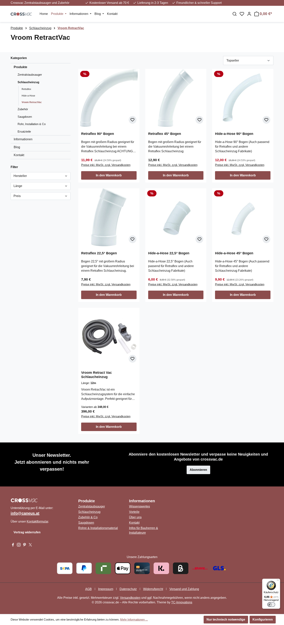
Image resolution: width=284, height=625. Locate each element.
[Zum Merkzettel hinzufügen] (132, 120)
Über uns (135, 517)
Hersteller (20, 176)
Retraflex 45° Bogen (164, 134)
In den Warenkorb (109, 175)
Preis (17, 196)
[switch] (271, 604)
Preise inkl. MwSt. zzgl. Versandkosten (105, 165)
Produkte (20, 67)
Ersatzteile (24, 131)
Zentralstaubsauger (30, 74)
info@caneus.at (25, 513)
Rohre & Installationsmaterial (98, 528)
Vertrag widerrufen (27, 532)
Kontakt (19, 155)
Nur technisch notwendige (226, 619)
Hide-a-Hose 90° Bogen (234, 134)
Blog (17, 147)
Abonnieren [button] (198, 469)
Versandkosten (130, 597)
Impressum (105, 589)
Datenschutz (128, 589)
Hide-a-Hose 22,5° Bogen (168, 253)
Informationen (23, 139)
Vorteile (134, 511)
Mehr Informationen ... (134, 619)
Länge (18, 186)
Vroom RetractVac (32, 102)
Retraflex (26, 89)
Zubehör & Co (88, 517)
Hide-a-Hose (28, 95)
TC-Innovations (181, 602)
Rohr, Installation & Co (32, 124)
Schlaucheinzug (28, 82)
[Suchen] (234, 14)
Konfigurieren (263, 619)
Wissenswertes (139, 506)
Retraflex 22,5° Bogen (99, 253)
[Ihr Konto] (249, 14)
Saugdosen (25, 116)
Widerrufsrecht (153, 589)
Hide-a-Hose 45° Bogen (234, 253)
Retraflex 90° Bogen (97, 134)
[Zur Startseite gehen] (21, 14)
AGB (88, 589)
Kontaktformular (37, 521)
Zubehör (23, 109)
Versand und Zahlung (184, 589)
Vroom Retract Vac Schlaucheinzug (96, 375)
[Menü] (277, 581)
